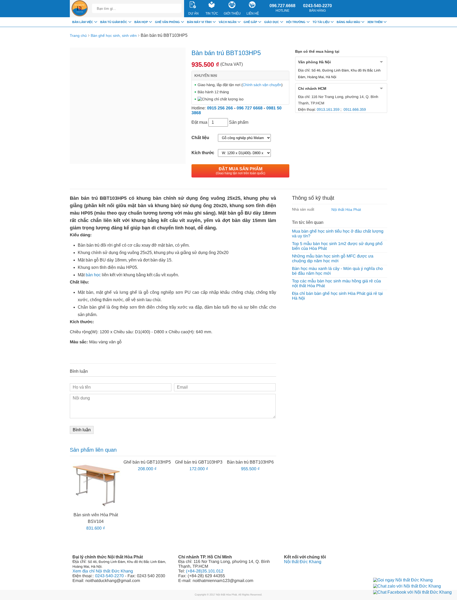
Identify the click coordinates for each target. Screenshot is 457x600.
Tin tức (211, 13)
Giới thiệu (232, 13)
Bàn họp (141, 22)
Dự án (193, 13)
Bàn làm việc (82, 22)
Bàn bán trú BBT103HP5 (164, 35)
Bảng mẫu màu (348, 22)
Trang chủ (78, 35)
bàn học (93, 275)
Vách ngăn (227, 22)
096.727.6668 (282, 7)
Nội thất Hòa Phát (346, 209)
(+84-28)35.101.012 (204, 571)
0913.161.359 (328, 109)
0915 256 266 (220, 108)
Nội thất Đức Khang (302, 561)
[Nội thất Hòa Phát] (79, 8)
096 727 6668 (250, 108)
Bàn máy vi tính (199, 22)
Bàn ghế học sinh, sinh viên (114, 35)
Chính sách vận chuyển (262, 85)
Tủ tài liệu (321, 22)
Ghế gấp (250, 22)
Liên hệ (252, 13)
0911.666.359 (355, 109)
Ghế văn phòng (167, 22)
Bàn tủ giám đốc (113, 22)
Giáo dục (271, 22)
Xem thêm (374, 22)
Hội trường (295, 22)
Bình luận (82, 430)
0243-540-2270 (317, 7)
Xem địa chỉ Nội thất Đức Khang (102, 571)
